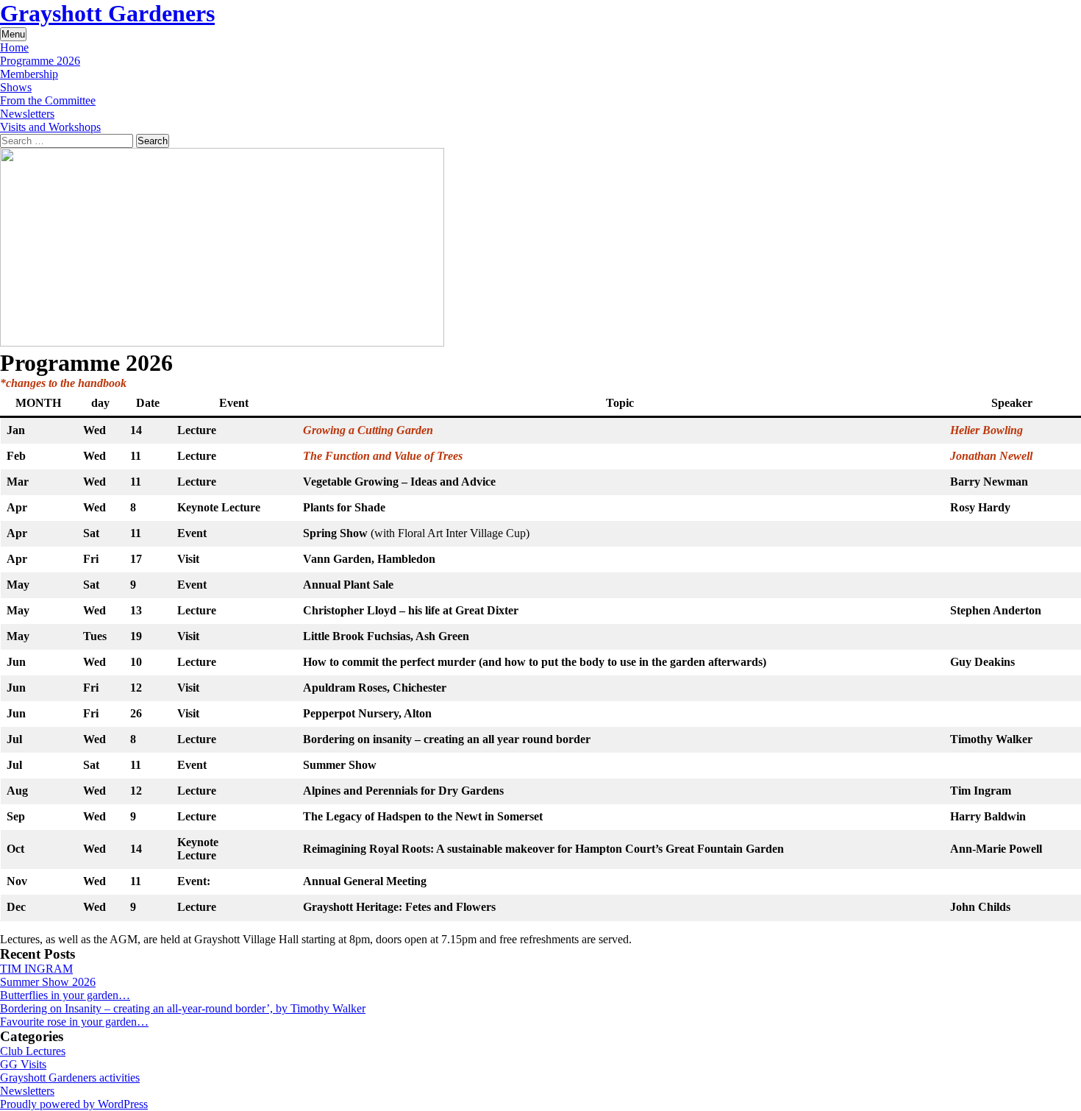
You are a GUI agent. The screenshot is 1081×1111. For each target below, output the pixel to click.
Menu (13, 34)
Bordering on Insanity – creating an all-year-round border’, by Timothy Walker (182, 1008)
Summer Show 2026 (48, 982)
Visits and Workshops (50, 127)
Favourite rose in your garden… (74, 1021)
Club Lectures (32, 1051)
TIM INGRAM (36, 968)
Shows (16, 87)
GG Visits (23, 1064)
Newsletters (27, 113)
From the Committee (48, 100)
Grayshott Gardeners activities (70, 1077)
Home (14, 47)
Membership (29, 74)
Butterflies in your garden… (65, 995)
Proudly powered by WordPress (74, 1104)
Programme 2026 (40, 60)
